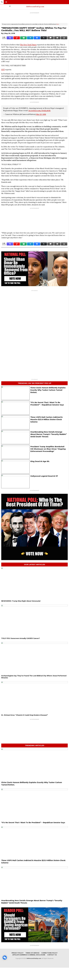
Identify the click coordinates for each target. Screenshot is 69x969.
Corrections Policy (49, 953)
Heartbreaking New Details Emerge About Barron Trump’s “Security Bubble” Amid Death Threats (48, 434)
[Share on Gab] (23, 37)
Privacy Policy (17, 953)
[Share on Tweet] (44, 37)
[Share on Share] (37, 37)
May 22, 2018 (41, 114)
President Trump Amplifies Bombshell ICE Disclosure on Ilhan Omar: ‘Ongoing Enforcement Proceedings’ (48, 449)
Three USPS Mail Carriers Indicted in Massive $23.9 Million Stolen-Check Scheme (46, 419)
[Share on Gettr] (16, 37)
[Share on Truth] (10, 37)
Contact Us (52, 955)
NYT (3, 69)
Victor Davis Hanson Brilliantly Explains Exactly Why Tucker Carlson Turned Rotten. (48, 390)
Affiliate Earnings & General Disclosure (28, 955)
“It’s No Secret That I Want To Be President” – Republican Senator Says (33, 823)
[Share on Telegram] (30, 37)
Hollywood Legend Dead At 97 (44, 476)
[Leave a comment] (5, 957)
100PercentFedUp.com (33, 958)
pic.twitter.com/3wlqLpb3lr (39, 110)
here (58, 24)
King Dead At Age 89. (40, 461)
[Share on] (50, 37)
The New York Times (28, 45)
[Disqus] (34, 313)
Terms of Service (32, 953)
